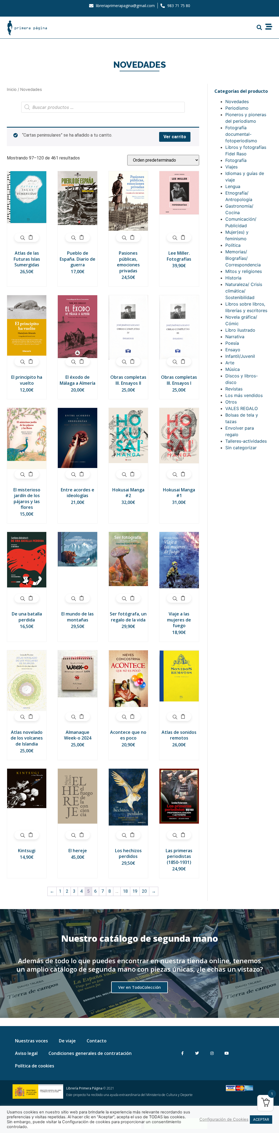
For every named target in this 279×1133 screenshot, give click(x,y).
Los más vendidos (244, 395)
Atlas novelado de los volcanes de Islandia (27, 738)
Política (233, 245)
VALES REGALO (241, 408)
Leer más (81, 716)
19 (134, 891)
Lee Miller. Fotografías (179, 256)
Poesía (232, 343)
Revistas (233, 389)
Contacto (97, 1041)
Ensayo (232, 349)
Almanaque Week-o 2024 (77, 735)
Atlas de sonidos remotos (179, 735)
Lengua (232, 186)
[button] (259, 27)
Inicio (12, 89)
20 (144, 891)
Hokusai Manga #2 (128, 493)
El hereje (77, 851)
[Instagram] (212, 1053)
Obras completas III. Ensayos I (179, 380)
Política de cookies (34, 1066)
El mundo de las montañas (77, 617)
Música (232, 369)
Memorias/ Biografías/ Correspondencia (243, 258)
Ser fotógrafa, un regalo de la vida (128, 617)
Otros (231, 402)
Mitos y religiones (243, 271)
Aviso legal (26, 1053)
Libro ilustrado (240, 330)
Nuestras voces (31, 1041)
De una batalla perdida (27, 617)
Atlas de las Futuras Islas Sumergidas (27, 259)
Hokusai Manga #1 (179, 493)
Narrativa (234, 336)
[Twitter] (197, 1053)
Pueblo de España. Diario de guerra (77, 259)
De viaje (67, 1041)
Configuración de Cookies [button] (223, 1119)
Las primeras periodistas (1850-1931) (179, 856)
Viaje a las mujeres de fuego (179, 620)
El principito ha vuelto (26, 380)
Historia (233, 278)
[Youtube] (226, 1053)
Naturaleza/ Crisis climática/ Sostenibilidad (243, 291)
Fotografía (236, 160)
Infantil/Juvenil (240, 356)
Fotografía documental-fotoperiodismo (241, 134)
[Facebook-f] (182, 1053)
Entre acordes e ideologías (77, 493)
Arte (229, 362)
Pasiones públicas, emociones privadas (128, 262)
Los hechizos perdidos (128, 854)
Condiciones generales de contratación (90, 1053)
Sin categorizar (241, 447)
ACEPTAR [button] (261, 1119)
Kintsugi (26, 851)
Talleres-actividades (246, 441)
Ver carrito (174, 136)
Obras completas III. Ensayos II (128, 380)
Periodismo (236, 108)
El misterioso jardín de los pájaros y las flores (26, 498)
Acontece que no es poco (128, 735)
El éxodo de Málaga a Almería (77, 380)
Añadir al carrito (30, 237)
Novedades (237, 101)
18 (125, 891)
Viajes (231, 167)
